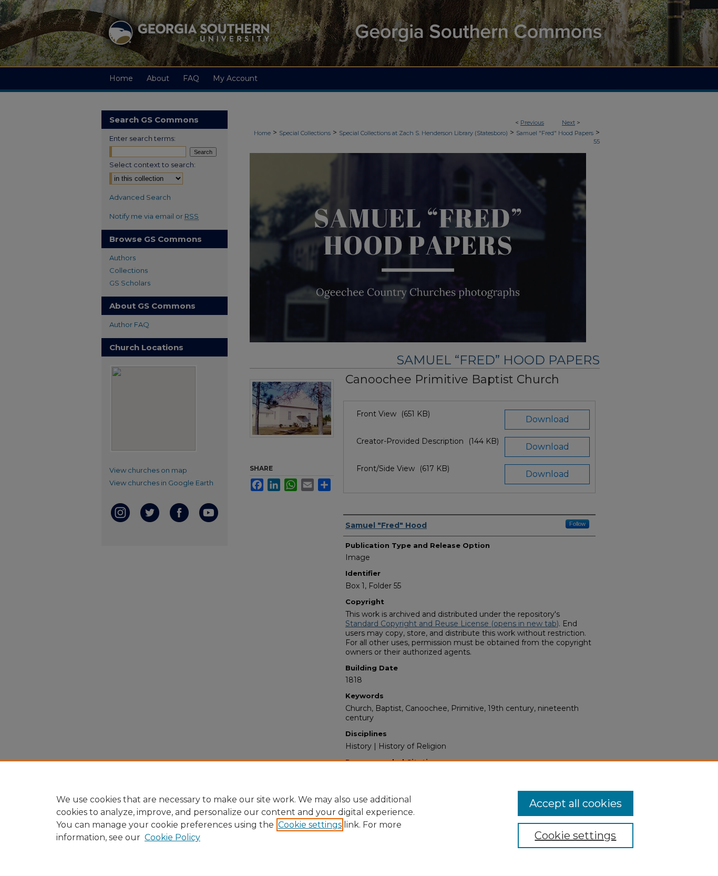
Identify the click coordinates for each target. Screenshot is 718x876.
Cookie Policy (172, 837)
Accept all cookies (575, 803)
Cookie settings (310, 825)
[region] (359, 818)
